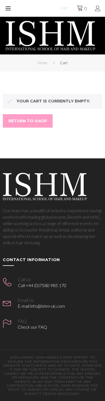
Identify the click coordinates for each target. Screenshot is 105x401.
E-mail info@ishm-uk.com (41, 306)
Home (43, 62)
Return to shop (27, 120)
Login (64, 7)
